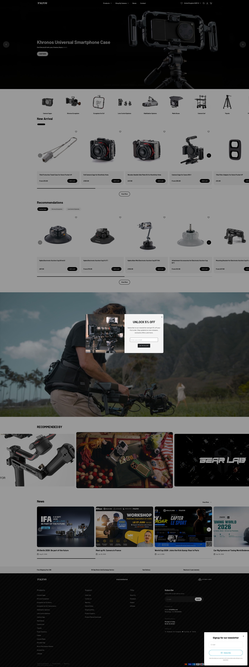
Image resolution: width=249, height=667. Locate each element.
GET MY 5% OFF (144, 345)
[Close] (243, 636)
